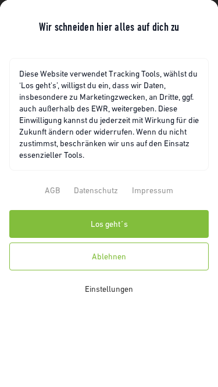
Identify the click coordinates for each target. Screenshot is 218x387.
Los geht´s (109, 224)
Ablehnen (109, 256)
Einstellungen (109, 289)
